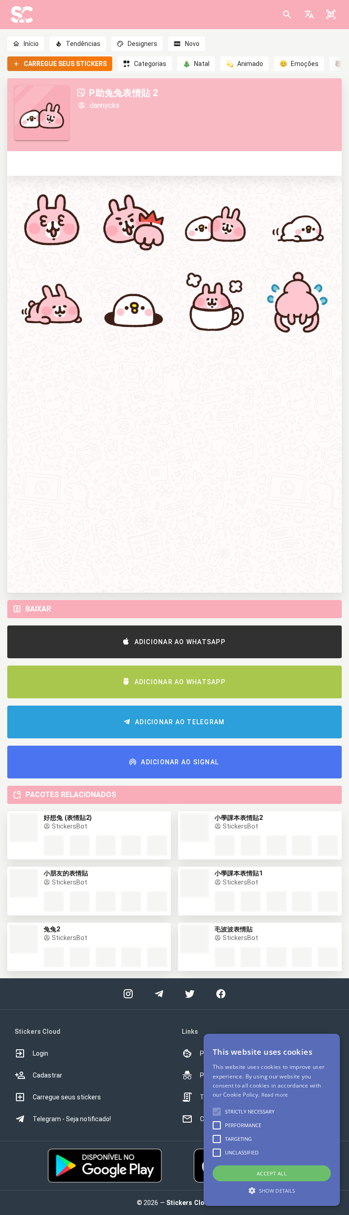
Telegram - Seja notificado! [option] (72, 1119)
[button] (309, 14)
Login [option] (40, 1053)
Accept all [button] (272, 1173)
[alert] (272, 1120)
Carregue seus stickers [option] (67, 1097)
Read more (274, 1094)
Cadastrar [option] (47, 1075)
